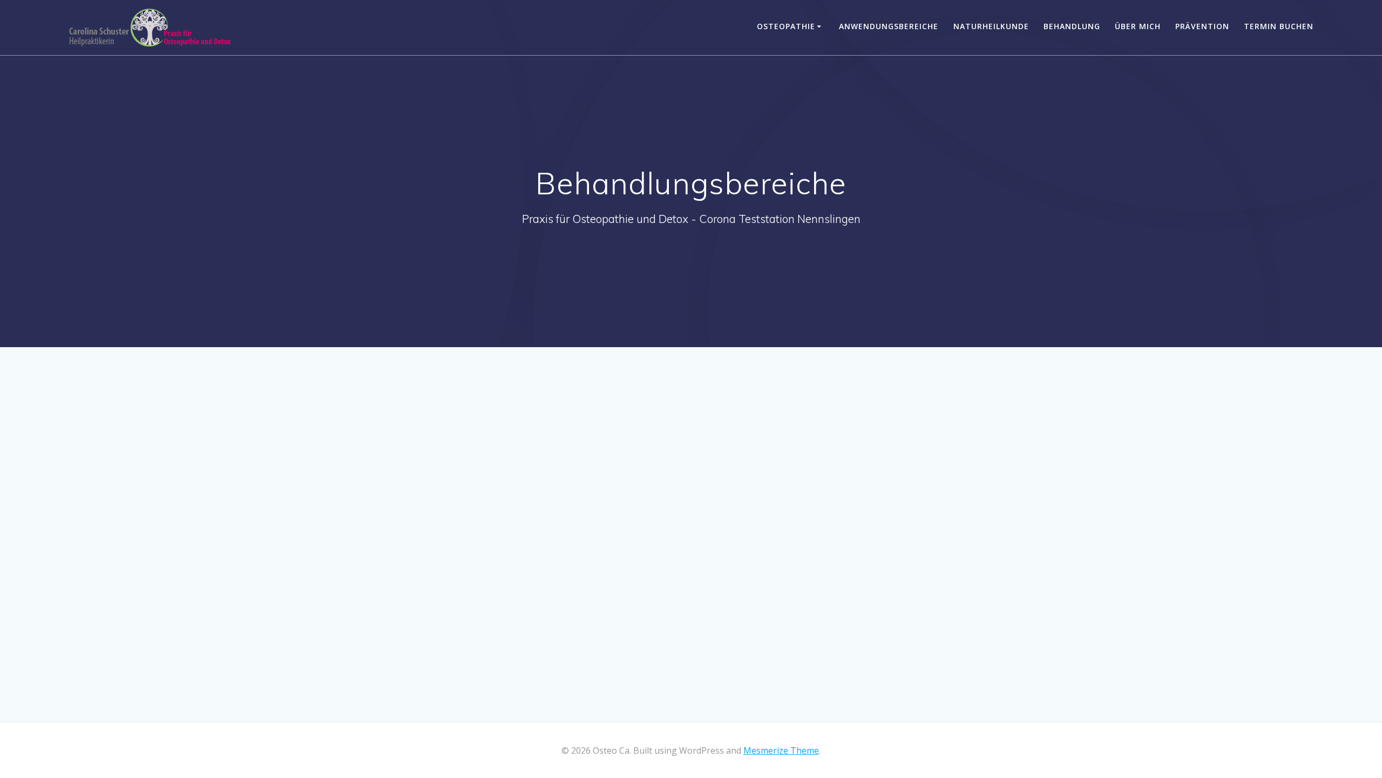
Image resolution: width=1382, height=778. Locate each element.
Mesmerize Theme (781, 750)
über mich (1138, 26)
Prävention (1202, 26)
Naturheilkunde (991, 26)
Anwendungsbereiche (888, 26)
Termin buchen (1278, 26)
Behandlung (1072, 26)
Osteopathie (786, 26)
